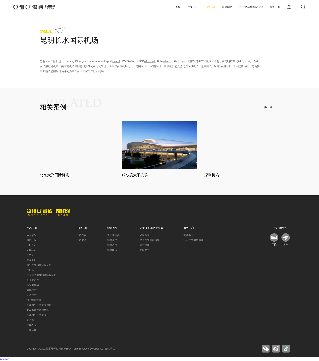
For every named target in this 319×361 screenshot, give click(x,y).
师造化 (30, 255)
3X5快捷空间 (34, 300)
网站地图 (4, 359)
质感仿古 (32, 290)
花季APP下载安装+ (37, 315)
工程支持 (82, 240)
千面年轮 (32, 330)
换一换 (268, 107)
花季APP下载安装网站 (39, 305)
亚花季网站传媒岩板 (38, 310)
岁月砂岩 (32, 235)
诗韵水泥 (32, 240)
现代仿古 (32, 295)
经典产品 (32, 325)
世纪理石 (32, 245)
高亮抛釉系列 (34, 280)
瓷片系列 (32, 320)
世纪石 (30, 270)
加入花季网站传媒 (150, 240)
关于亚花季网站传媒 (251, 6)
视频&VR (145, 250)
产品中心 (192, 6)
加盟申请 (112, 250)
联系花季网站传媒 (193, 240)
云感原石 (32, 250)
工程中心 (210, 6)
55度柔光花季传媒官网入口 (42, 275)
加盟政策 (112, 245)
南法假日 (32, 260)
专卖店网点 (113, 235)
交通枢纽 (46, 31)
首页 (178, 6)
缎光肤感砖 (33, 285)
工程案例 (82, 235)
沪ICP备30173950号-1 (102, 348)
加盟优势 (112, 240)
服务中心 (275, 6)
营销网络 (227, 6)
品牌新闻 (145, 235)
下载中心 (188, 235)
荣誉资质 (145, 245)
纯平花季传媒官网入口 (39, 265)
